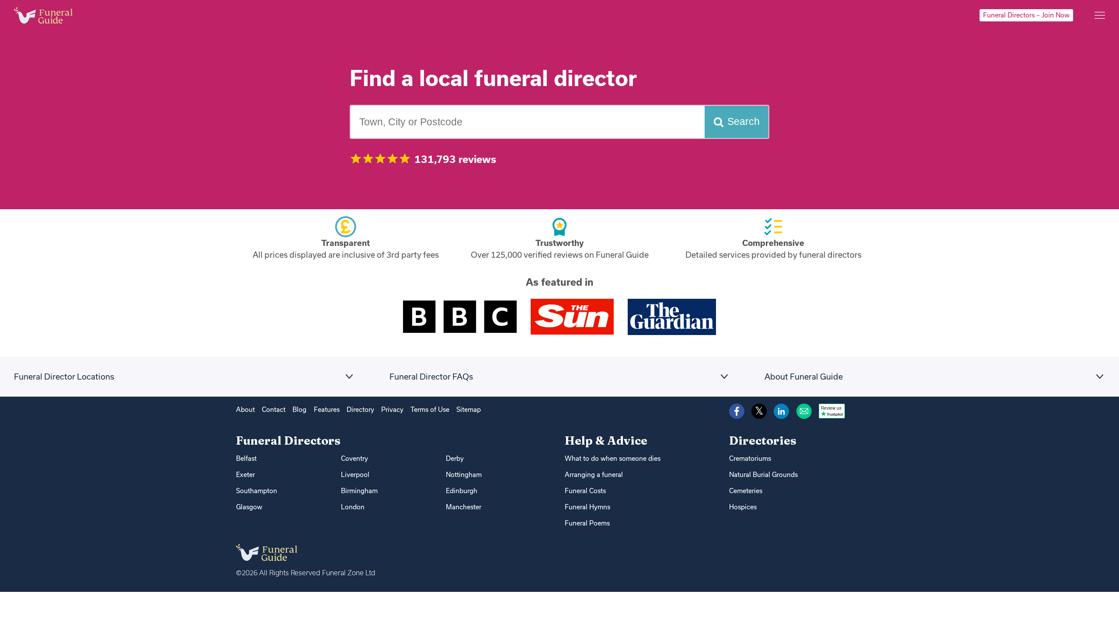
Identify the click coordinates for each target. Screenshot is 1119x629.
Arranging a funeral (594, 474)
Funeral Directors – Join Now (1026, 15)
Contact (273, 409)
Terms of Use (429, 409)
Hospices (743, 507)
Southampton (256, 490)
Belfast (246, 458)
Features (327, 409)
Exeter (245, 474)
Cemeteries (745, 490)
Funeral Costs (585, 490)
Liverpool (355, 474)
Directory (360, 409)
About (245, 409)
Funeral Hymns (587, 507)
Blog (299, 409)
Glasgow (249, 507)
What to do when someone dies (612, 458)
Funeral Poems (587, 523)
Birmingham (359, 490)
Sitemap (468, 409)
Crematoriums (750, 458)
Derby (455, 458)
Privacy (392, 409)
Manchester (463, 507)
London (353, 507)
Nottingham (464, 474)
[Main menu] (1100, 15)
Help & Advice (606, 440)
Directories (762, 440)
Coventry (354, 458)
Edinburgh (461, 490)
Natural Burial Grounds (763, 474)
